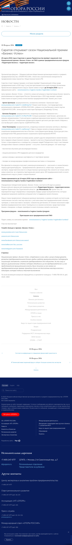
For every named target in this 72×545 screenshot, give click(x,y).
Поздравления (36, 330)
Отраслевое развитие (36, 306)
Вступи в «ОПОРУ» (10, 414)
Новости (8, 26)
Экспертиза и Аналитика (9, 435)
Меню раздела (36, 34)
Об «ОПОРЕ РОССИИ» (8, 420)
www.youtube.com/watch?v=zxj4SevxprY (15, 129)
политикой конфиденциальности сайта (27, 536)
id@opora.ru (6, 464)
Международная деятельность (36, 310)
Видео (36, 327)
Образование (43, 431)
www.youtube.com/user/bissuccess (14, 232)
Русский (5, 385)
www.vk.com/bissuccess (10, 236)
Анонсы (16, 26)
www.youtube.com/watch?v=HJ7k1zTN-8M (16, 116)
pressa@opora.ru (6, 517)
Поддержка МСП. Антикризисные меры (36, 333)
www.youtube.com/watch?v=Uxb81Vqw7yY (16, 105)
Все (36, 289)
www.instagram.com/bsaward (12, 249)
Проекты (41, 434)
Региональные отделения (30, 464)
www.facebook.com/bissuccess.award (15, 240)
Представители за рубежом (31, 467)
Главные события (36, 293)
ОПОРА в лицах (36, 313)
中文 (18, 385)
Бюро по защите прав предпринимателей (36, 323)
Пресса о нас (36, 316)
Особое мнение (36, 320)
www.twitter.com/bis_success (11, 244)
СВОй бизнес (36, 337)
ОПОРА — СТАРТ (36, 340)
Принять (8, 539)
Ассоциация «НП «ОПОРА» (9, 423)
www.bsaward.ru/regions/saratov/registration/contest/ (37, 90)
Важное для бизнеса (36, 299)
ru (69, 8)
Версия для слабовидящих (11, 14)
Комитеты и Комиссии (8, 429)
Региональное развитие (36, 303)
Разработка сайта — (9, 440)
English (12, 385)
